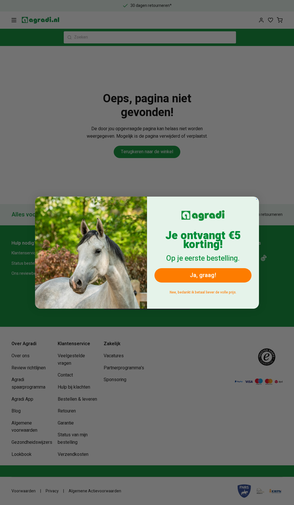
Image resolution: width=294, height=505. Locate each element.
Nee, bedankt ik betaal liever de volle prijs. (203, 292)
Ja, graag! (203, 275)
